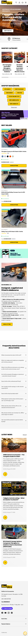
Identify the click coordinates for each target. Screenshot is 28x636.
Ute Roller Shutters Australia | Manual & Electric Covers (19, 68)
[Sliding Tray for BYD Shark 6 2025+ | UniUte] (14, 218)
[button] (22, 2)
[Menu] (25, 2)
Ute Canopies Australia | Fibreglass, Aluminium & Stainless (7, 68)
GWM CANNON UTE (14, 103)
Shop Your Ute (7, 30)
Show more (14, 107)
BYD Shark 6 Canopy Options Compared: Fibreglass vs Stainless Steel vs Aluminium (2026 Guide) (12, 544)
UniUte (5, 632)
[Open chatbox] (25, 633)
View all (25, 434)
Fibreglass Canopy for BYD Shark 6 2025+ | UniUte (13, 151)
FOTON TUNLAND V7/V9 (14, 96)
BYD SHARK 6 (8, 89)
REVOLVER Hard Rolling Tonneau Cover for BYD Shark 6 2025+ (13, 193)
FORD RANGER (9, 92)
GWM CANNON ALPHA (14, 100)
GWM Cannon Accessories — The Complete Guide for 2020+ (13, 455)
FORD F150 (19, 92)
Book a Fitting (7, 324)
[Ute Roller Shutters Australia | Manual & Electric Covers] (19, 57)
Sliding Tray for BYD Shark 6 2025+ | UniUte (12, 231)
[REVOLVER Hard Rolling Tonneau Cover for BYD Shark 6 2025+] (14, 179)
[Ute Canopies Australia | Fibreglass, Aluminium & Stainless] (7, 57)
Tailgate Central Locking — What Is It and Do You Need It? (13, 499)
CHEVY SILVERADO (19, 89)
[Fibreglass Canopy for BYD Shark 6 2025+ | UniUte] (14, 138)
